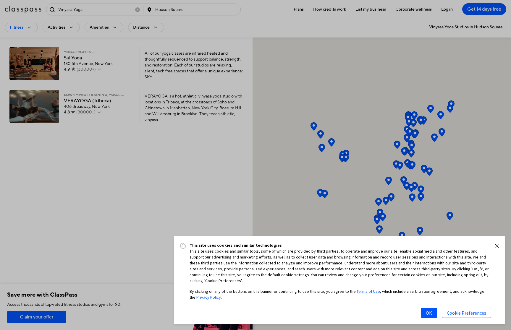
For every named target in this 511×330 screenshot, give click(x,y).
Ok (429, 313)
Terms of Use (368, 291)
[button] (497, 246)
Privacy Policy (208, 297)
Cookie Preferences (466, 313)
